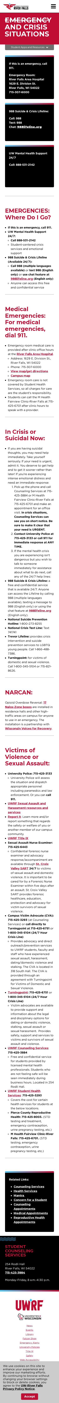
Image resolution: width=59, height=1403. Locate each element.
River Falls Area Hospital (35, 354)
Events (29, 1330)
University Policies (30, 1347)
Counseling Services (29, 1186)
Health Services (25, 1191)
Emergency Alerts (29, 1342)
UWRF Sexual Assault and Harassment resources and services (28, 808)
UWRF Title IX (18, 838)
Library (30, 1334)
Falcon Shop (29, 1338)
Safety (29, 1355)
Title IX (29, 1351)
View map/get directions (29, 371)
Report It (14, 817)
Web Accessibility (29, 1360)
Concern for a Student (30, 1200)
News (30, 1325)
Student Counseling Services (31, 20)
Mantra (19, 1195)
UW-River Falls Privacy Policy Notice (23, 1387)
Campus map (20, 375)
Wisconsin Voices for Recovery (28, 728)
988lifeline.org (22, 279)
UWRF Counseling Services (28, 1048)
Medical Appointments (31, 1213)
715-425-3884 (15, 1272)
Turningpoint (18, 992)
